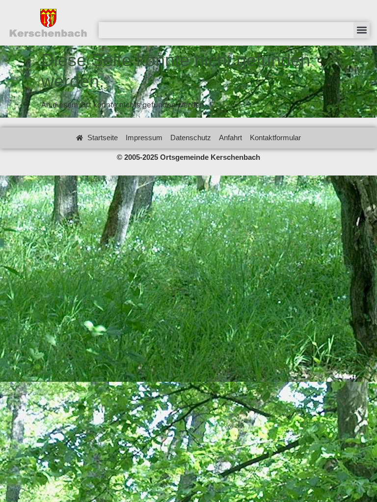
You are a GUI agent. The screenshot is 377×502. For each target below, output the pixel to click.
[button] (361, 30)
